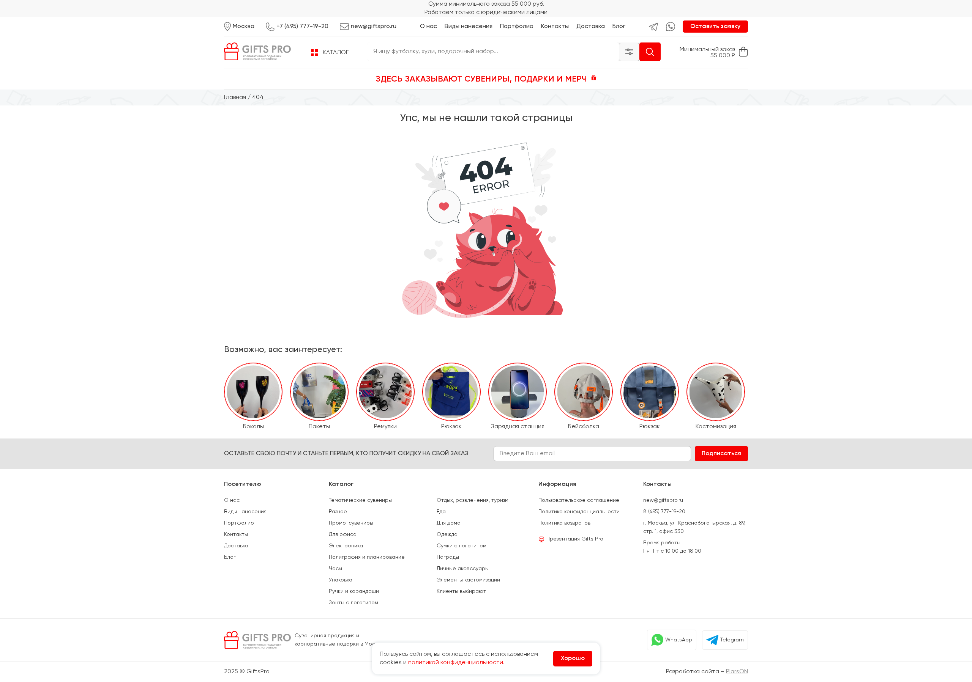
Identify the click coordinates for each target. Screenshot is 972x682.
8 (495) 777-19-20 (664, 511)
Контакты (555, 27)
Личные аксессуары (463, 568)
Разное (338, 511)
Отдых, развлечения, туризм (472, 500)
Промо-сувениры (351, 523)
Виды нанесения (468, 27)
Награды (448, 557)
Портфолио (516, 27)
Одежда (447, 534)
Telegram (732, 640)
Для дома (449, 523)
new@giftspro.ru (663, 500)
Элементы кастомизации (468, 580)
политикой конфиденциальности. (456, 663)
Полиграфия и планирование (367, 557)
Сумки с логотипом (461, 545)
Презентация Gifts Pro (574, 539)
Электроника (346, 545)
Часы (335, 568)
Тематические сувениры (360, 500)
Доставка (590, 27)
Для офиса (343, 534)
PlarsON (737, 672)
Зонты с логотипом (353, 602)
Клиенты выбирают (461, 591)
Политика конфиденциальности (579, 511)
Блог (618, 27)
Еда (441, 511)
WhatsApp (678, 640)
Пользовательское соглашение (578, 500)
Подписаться (721, 454)
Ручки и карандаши (354, 591)
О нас (428, 27)
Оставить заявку (715, 27)
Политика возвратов (564, 523)
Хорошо (573, 658)
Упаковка (340, 580)
